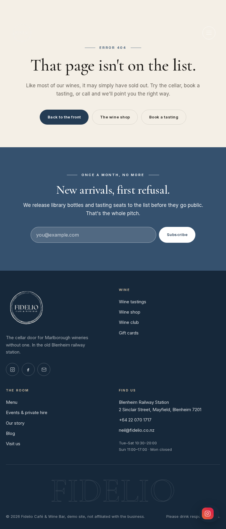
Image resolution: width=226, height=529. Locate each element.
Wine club (129, 322)
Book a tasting (163, 117)
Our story (15, 423)
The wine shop (115, 117)
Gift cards (129, 333)
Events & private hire (26, 412)
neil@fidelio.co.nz (136, 430)
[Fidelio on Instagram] (12, 369)
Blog (10, 433)
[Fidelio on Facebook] (28, 369)
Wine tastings (132, 301)
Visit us (13, 443)
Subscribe (177, 234)
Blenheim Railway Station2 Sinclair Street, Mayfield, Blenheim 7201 (160, 405)
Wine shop (129, 312)
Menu (11, 402)
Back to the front (64, 117)
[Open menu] (208, 32)
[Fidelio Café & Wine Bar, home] (22, 32)
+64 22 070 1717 (135, 420)
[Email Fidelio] (43, 369)
